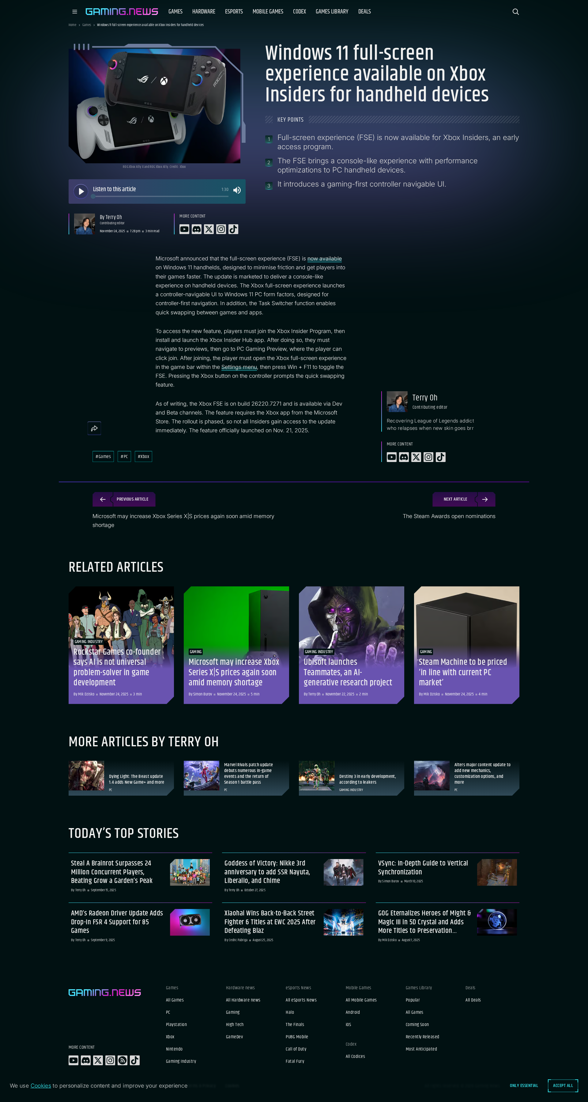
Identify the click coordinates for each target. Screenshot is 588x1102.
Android (353, 1012)
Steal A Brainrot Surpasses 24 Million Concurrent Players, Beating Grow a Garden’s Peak (112, 872)
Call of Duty (296, 1049)
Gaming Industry (181, 1061)
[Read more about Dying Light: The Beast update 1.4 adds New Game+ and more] (121, 778)
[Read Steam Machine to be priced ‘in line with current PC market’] (466, 645)
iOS (348, 1024)
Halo (290, 1012)
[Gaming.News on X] (98, 1060)
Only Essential (524, 1085)
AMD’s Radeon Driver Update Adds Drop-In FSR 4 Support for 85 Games (117, 922)
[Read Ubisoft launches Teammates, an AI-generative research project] (351, 645)
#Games (103, 456)
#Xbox (143, 456)
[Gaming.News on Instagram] (110, 1060)
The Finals (295, 1024)
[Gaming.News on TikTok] (135, 1060)
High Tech (235, 1024)
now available (324, 258)
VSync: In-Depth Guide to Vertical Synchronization (423, 868)
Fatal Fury (295, 1061)
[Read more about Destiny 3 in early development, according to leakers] (351, 778)
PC (168, 1012)
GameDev (234, 1037)
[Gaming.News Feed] (122, 1060)
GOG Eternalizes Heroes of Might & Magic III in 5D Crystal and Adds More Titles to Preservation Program (424, 922)
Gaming (233, 1012)
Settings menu (239, 367)
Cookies (41, 1085)
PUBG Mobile (297, 1037)
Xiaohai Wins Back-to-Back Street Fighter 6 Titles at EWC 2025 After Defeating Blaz (269, 922)
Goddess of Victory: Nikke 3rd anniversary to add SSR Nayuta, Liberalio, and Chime (267, 872)
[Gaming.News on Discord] (86, 1060)
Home (72, 25)
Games (86, 25)
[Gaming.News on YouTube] (73, 1060)
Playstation (176, 1024)
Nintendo (174, 1049)
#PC (124, 456)
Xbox (170, 1037)
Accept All (563, 1085)
